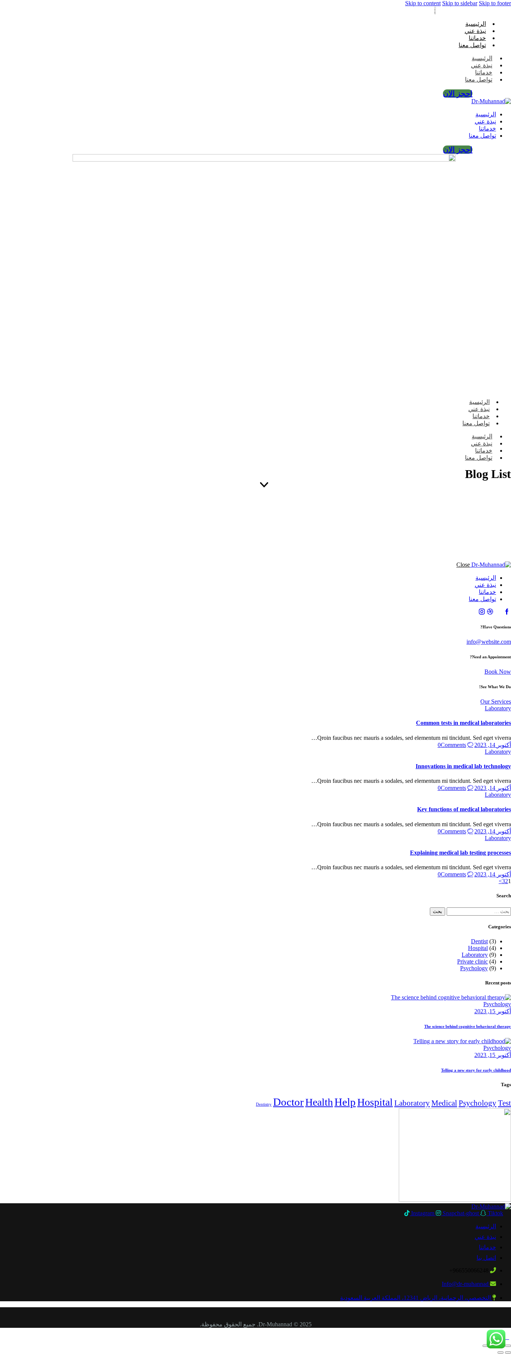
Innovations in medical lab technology (463, 766)
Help (345, 1102)
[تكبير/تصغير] (508, 1346)
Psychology (474, 968)
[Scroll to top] (507, 1337)
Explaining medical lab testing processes (460, 852)
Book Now (497, 671)
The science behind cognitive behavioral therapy (467, 1026)
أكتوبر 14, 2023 (492, 745)
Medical (444, 1103)
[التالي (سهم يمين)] (501, 1352)
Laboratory (498, 708)
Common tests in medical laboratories (463, 723)
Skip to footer (495, 3)
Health (319, 1102)
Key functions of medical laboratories (464, 809)
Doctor (288, 1102)
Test (504, 1103)
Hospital (478, 948)
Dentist (479, 941)
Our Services (495, 701)
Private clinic (472, 961)
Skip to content (423, 3)
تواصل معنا (472, 45)
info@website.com (488, 641)
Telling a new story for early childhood (476, 1070)
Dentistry (264, 1104)
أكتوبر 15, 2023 (492, 1011)
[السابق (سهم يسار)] (508, 1352)
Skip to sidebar (459, 3)
